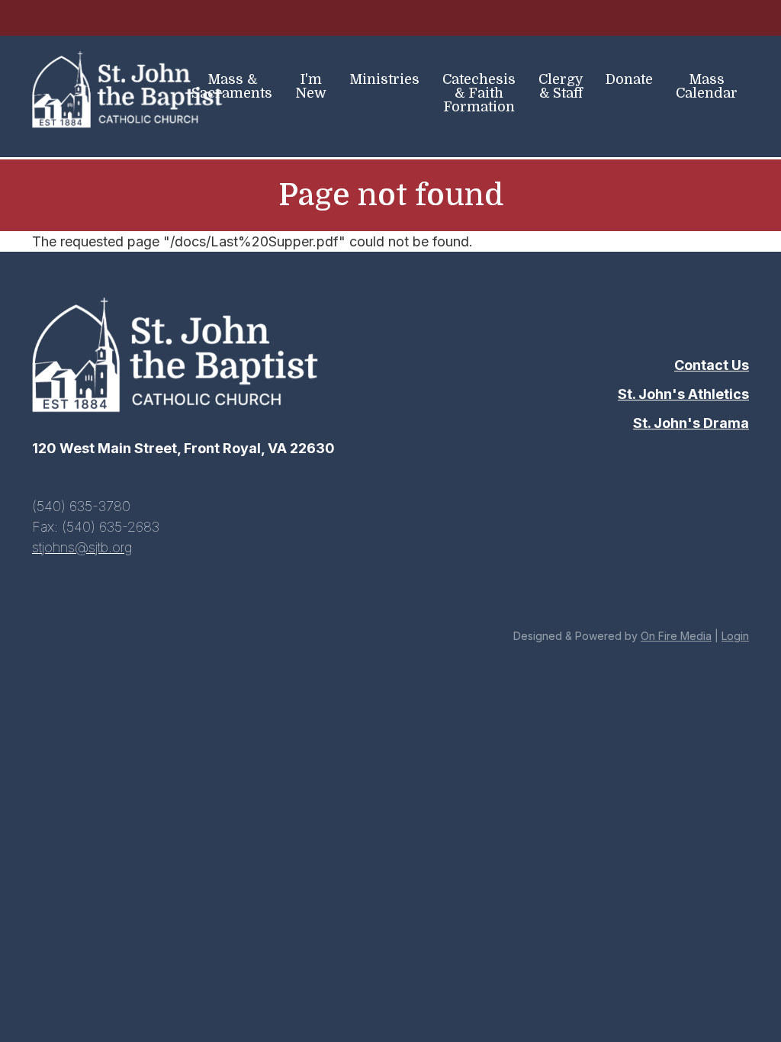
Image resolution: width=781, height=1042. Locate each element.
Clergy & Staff (560, 86)
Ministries (384, 79)
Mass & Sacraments (231, 86)
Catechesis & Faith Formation (479, 93)
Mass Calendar (707, 86)
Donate (629, 79)
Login (735, 635)
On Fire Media (676, 635)
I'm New (310, 86)
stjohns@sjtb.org (82, 547)
